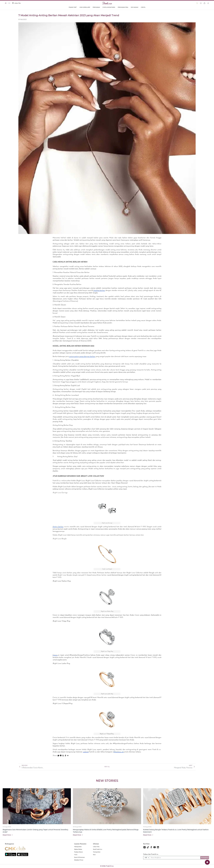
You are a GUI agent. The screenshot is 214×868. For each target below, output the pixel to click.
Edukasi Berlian (78, 849)
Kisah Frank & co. (97, 849)
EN (9, 3)
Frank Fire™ (73, 7)
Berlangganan (204, 857)
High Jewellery (84, 7)
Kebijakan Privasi (78, 860)
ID (5, 3)
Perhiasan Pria (123, 7)
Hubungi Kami (78, 846)
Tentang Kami (96, 852)
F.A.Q (75, 854)
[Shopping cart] (204, 3)
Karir (94, 854)
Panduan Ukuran (78, 852)
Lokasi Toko (96, 846)
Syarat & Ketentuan (79, 857)
